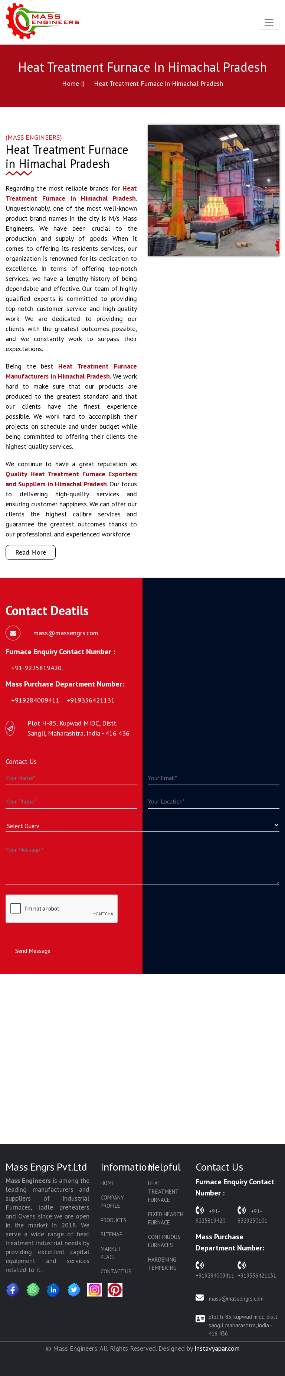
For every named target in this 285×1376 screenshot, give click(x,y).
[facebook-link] (13, 1289)
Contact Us (116, 1271)
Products (114, 1220)
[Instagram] (94, 1290)
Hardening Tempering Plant (162, 1268)
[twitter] (74, 1289)
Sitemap (111, 1234)
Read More (30, 552)
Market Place (111, 1253)
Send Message (32, 950)
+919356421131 (257, 1275)
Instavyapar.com (217, 1348)
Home (108, 1183)
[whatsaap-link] (33, 1289)
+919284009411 (215, 1275)
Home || (73, 83)
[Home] (43, 22)
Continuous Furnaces (164, 1241)
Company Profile (112, 1202)
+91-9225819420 (210, 1216)
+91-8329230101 (252, 1216)
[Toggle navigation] (269, 22)
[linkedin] (53, 1289)
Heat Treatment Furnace (163, 1191)
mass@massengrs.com (235, 1298)
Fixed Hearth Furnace (165, 1218)
